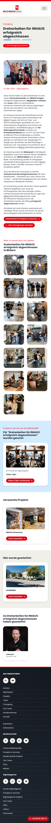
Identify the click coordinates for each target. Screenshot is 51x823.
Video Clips (16, 40)
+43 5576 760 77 (39, 818)
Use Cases (7, 708)
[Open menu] (44, 8)
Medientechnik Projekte (13, 756)
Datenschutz (8, 728)
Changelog (7, 704)
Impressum (7, 724)
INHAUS (7, 120)
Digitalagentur (10, 775)
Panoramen (8, 813)
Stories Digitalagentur (12, 789)
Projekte (6, 696)
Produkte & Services (11, 752)
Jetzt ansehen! (15, 538)
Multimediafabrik (11, 674)
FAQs (5, 764)
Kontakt (6, 717)
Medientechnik (9, 734)
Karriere (6, 688)
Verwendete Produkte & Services (21, 219)
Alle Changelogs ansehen (17, 45)
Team (5, 700)
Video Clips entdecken (19, 480)
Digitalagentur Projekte (13, 797)
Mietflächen (8, 692)
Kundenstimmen (10, 713)
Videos (6, 809)
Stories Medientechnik (12, 748)
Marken (6, 768)
